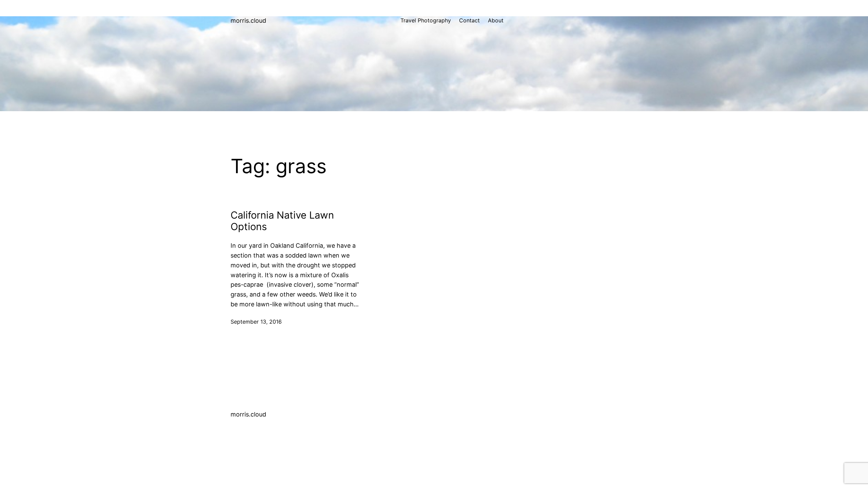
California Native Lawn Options (282, 221)
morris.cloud (248, 20)
